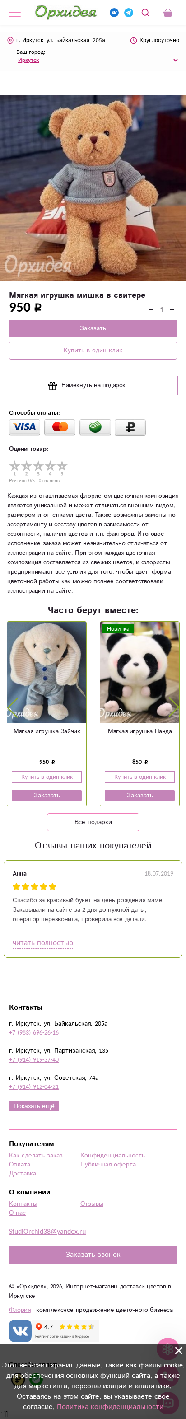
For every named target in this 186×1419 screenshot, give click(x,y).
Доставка (22, 1173)
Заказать (93, 328)
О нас (17, 1213)
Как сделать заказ (36, 1155)
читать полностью (43, 943)
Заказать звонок (93, 1255)
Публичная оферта (108, 1164)
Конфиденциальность (112, 1155)
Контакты (23, 1203)
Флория (20, 1310)
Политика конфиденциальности (110, 1407)
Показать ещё (34, 1106)
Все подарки (93, 822)
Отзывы (91, 1203)
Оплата (19, 1164)
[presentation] (12, 707)
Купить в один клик (93, 350)
